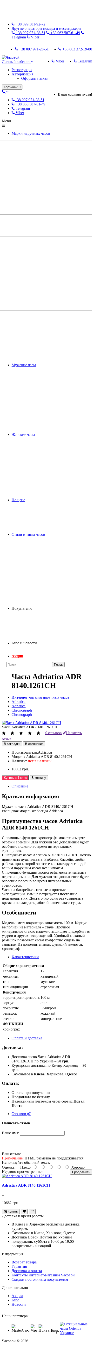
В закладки (12, 744)
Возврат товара (24, 1262)
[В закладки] (24, 1211)
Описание (20, 786)
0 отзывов (53, 733)
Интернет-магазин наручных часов (40, 697)
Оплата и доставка (27, 1038)
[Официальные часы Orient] (75, 1333)
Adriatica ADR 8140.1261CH (26, 1185)
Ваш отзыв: (11, 1154)
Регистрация (22, 70)
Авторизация (22, 74)
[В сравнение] (32, 1211)
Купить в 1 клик (15, 778)
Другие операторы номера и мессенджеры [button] (46, 28)
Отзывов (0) (21, 1114)
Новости (19, 1304)
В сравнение (34, 744)
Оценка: (8, 1167)
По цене (18, 500)
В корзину (39, 778)
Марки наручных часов (31, 133)
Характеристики (25, 957)
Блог (15, 1300)
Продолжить (81, 1172)
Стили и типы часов (28, 534)
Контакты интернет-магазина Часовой (43, 1275)
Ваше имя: (10, 1133)
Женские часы (23, 435)
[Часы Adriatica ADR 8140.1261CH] (31, 723)
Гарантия (19, 1266)
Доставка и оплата (27, 1271)
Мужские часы (24, 365)
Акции (17, 656)
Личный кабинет (16, 62)
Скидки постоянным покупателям (40, 1279)
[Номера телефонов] (5, 92)
